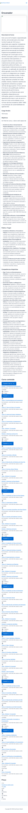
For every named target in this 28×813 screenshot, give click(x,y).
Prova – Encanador (6, 772)
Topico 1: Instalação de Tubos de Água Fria (12, 448)
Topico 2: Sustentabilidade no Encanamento (12, 742)
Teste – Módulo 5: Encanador (9, 618)
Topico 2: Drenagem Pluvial (8, 597)
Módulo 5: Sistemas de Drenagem (10, 576)
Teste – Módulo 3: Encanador (9, 523)
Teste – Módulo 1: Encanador (9, 428)
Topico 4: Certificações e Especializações (12, 756)
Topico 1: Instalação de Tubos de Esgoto (11, 543)
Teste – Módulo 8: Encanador (9, 763)
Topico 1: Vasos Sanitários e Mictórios (11, 638)
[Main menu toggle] (26, 2)
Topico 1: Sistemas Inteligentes (9, 735)
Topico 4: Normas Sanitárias (8, 659)
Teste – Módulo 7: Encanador (9, 714)
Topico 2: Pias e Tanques (8, 645)
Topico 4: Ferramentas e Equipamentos (11, 421)
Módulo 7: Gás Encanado (8, 671)
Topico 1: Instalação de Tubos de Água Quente (13, 495)
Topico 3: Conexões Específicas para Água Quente (14, 509)
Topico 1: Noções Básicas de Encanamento (12, 400)
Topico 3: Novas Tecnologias (9, 749)
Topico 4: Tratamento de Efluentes (10, 564)
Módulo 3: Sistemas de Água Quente (10, 481)
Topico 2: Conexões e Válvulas (9, 455)
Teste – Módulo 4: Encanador (9, 571)
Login (4, 786)
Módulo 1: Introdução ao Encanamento (11, 386)
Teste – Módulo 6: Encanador (9, 666)
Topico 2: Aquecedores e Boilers (9, 502)
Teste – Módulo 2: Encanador (9, 476)
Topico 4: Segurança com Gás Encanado (11, 707)
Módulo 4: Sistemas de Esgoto (9, 529)
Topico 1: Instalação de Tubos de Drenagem (12, 590)
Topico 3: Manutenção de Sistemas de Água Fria (13, 462)
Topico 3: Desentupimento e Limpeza (11, 557)
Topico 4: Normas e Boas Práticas (10, 469)
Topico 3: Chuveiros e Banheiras (9, 652)
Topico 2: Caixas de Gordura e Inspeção (11, 550)
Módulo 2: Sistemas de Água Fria (10, 433)
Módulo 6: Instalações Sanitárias (9, 624)
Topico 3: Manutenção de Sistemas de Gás (12, 699)
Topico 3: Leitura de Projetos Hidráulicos (11, 414)
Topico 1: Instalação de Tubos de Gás (11, 685)
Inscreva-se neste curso (7, 784)
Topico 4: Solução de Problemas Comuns (12, 516)
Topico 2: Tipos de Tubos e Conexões (11, 407)
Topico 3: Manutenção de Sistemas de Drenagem (14, 604)
